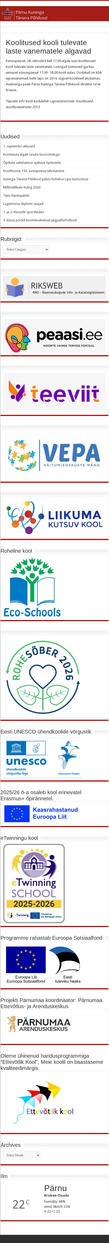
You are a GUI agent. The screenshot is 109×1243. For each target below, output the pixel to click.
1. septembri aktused (19, 146)
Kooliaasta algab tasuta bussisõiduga (31, 154)
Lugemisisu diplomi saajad (23, 204)
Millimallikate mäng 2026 (21, 187)
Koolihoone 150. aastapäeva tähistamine (33, 171)
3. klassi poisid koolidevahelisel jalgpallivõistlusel (40, 220)
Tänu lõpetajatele (16, 195)
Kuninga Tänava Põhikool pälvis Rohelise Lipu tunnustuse (45, 179)
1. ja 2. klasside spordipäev (23, 212)
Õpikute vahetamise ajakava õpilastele (32, 163)
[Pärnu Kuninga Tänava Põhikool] (54, 12)
